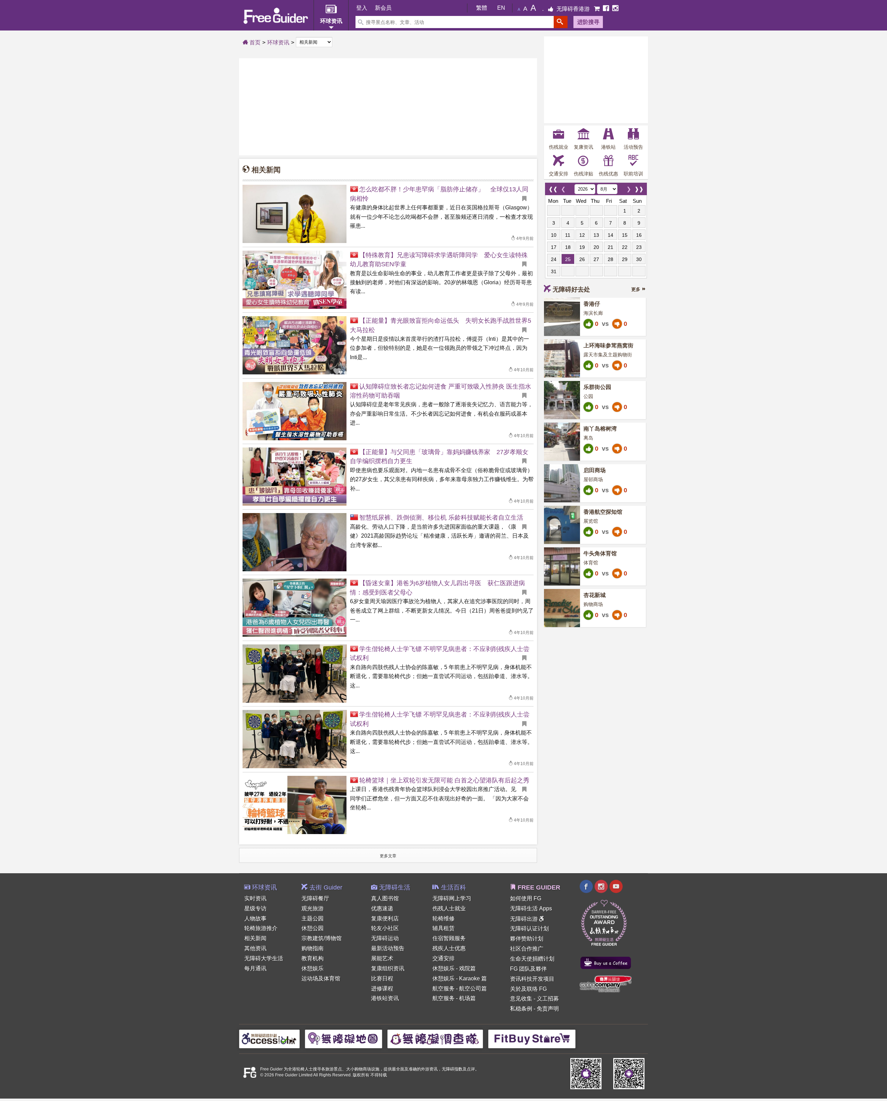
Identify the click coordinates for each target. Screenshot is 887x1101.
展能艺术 (382, 958)
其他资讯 (255, 948)
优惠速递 (382, 908)
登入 (361, 8)
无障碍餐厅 (315, 898)
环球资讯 (278, 42)
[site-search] (561, 22)
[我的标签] (527, 198)
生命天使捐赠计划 (532, 959)
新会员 (383, 8)
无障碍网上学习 (451, 898)
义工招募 (548, 999)
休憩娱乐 (312, 968)
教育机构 (312, 958)
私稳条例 (521, 1009)
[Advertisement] (388, 106)
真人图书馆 (385, 898)
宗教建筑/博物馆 (321, 938)
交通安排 (443, 958)
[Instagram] (615, 9)
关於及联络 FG (528, 989)
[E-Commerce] (597, 9)
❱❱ (638, 187)
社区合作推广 (526, 949)
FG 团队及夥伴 (528, 969)
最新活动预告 (387, 948)
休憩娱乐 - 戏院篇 (454, 968)
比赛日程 (382, 978)
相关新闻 (255, 938)
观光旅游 (312, 908)
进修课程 (382, 988)
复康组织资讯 (387, 968)
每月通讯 (255, 968)
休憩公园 (312, 928)
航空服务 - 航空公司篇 (459, 988)
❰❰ (552, 187)
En (501, 8)
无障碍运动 (385, 938)
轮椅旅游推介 (261, 928)
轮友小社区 (385, 928)
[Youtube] (616, 887)
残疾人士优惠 (449, 948)
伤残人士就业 (449, 908)
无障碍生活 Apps (531, 908)
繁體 (481, 8)
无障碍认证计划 (529, 928)
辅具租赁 (443, 928)
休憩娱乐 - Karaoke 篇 (459, 978)
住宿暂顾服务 (449, 938)
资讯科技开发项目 (532, 979)
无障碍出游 (524, 919)
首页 (254, 42)
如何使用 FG (525, 898)
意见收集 (521, 999)
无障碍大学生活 (263, 958)
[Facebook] (607, 9)
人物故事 (255, 918)
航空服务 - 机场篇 (454, 998)
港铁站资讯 (385, 998)
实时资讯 (255, 898)
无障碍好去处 (571, 289)
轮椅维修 (443, 918)
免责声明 (548, 1009)
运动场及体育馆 (320, 978)
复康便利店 (385, 918)
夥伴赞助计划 (526, 939)
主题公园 (312, 918)
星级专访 (255, 908)
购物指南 (312, 948)
